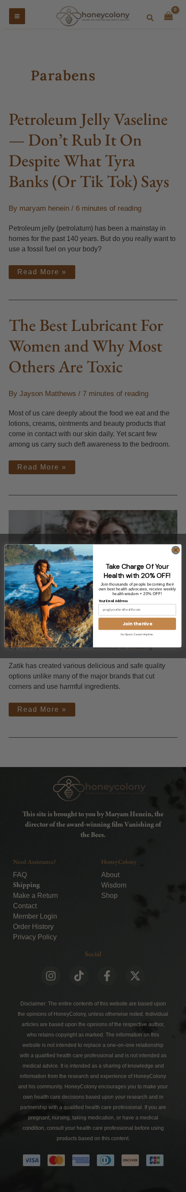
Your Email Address (113, 600)
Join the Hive (137, 624)
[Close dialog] (176, 550)
